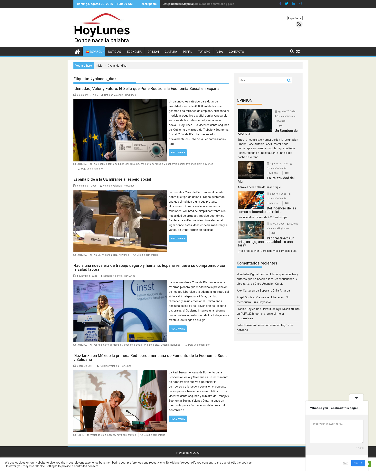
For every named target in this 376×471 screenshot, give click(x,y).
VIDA (219, 51)
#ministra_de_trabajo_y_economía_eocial (162, 164)
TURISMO (204, 51)
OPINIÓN (153, 51)
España (165, 344)
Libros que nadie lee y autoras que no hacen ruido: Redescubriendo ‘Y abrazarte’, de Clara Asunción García (267, 279)
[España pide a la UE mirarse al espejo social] (120, 192)
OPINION (244, 100)
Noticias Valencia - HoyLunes (120, 95)
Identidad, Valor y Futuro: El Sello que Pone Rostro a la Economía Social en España (146, 88)
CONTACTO (236, 51)
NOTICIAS (114, 51)
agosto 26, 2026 (279, 163)
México (132, 435)
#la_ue (96, 255)
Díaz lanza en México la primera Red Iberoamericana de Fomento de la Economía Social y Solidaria (151, 357)
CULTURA (171, 51)
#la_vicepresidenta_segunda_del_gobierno (116, 164)
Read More (178, 152)
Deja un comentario (92, 168)
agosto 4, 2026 (278, 193)
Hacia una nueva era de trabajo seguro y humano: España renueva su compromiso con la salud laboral (149, 267)
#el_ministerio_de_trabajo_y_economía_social (118, 344)
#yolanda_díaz (194, 164)
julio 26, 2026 (277, 223)
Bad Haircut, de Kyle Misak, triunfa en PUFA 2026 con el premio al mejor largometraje (268, 313)
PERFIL (187, 51)
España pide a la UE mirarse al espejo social (112, 179)
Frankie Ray (244, 309)
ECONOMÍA (134, 51)
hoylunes (208, 164)
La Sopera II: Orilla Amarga (273, 290)
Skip (345, 463)
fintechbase (244, 325)
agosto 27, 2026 (287, 111)
